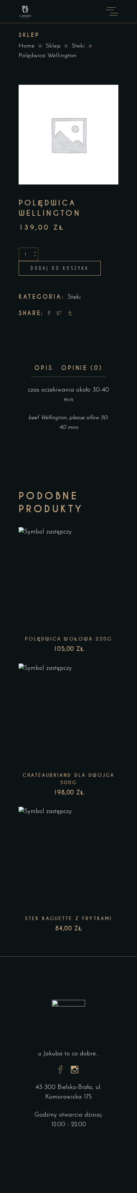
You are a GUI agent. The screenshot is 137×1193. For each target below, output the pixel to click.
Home (27, 46)
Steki (78, 46)
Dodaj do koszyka (60, 268)
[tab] (43, 368)
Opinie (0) (81, 368)
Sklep (53, 46)
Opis (43, 368)
